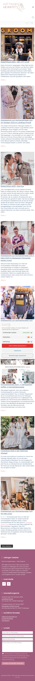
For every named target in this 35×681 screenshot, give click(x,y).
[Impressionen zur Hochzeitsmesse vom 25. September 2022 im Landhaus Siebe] (17, 302)
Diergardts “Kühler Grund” (10, 606)
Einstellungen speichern (17, 355)
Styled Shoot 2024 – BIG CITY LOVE (15, 62)
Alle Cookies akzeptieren (17, 346)
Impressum (6, 620)
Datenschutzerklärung (9, 617)
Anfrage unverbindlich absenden (13, 663)
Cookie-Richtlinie (7, 618)
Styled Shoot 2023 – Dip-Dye (12, 186)
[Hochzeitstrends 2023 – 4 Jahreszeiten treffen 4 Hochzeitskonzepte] (17, 367)
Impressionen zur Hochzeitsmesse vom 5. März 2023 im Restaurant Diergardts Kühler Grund (17, 258)
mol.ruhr (17, 677)
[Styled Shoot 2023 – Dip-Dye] (17, 168)
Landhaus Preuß (7, 599)
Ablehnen (17, 350)
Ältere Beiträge (7, 546)
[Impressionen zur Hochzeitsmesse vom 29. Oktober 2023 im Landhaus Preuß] (17, 102)
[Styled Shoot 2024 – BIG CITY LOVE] (17, 44)
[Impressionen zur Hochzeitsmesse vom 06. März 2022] (17, 493)
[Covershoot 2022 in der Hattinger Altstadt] (17, 433)
